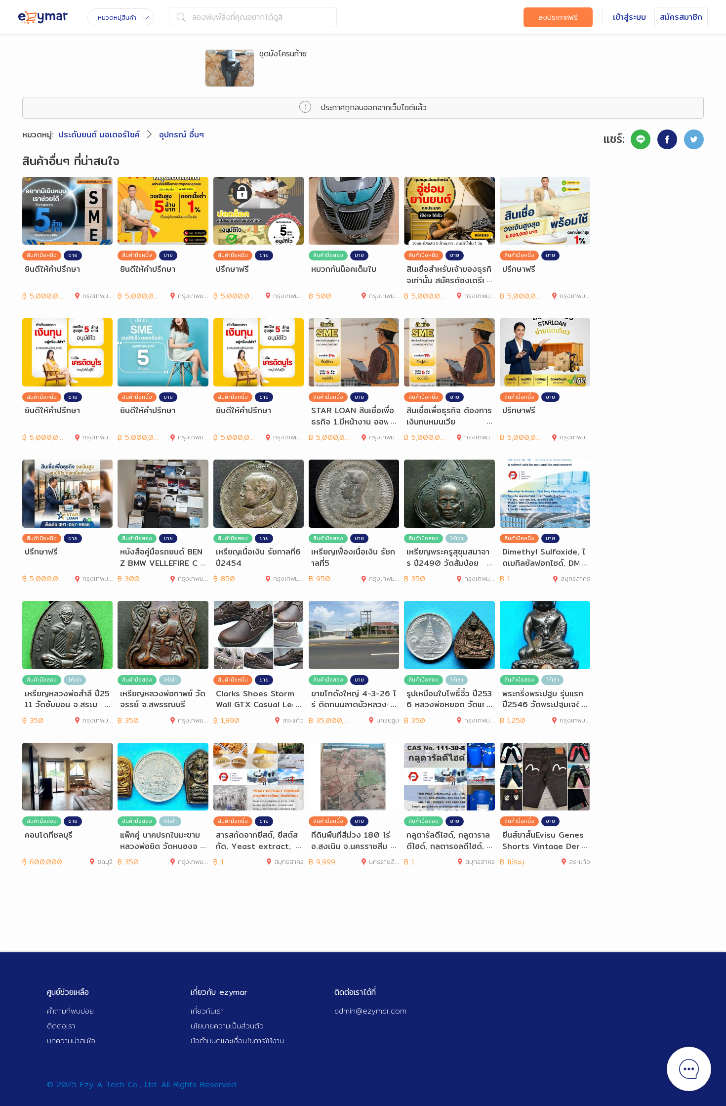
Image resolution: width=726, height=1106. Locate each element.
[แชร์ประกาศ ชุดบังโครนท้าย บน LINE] (640, 139)
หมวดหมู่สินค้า (117, 17)
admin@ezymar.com (370, 1011)
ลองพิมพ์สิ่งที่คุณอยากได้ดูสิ (237, 17)
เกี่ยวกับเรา (207, 1011)
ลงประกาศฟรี (558, 17)
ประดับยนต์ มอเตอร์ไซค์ (99, 134)
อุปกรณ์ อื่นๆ (181, 134)
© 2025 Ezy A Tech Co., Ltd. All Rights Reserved (141, 1084)
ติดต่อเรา (61, 1025)
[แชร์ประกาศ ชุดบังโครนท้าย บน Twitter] (694, 139)
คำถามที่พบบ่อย (70, 1011)
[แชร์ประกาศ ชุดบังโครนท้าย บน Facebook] (667, 139)
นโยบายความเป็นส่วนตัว (227, 1025)
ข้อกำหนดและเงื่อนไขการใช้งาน (237, 1040)
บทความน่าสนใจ (71, 1040)
